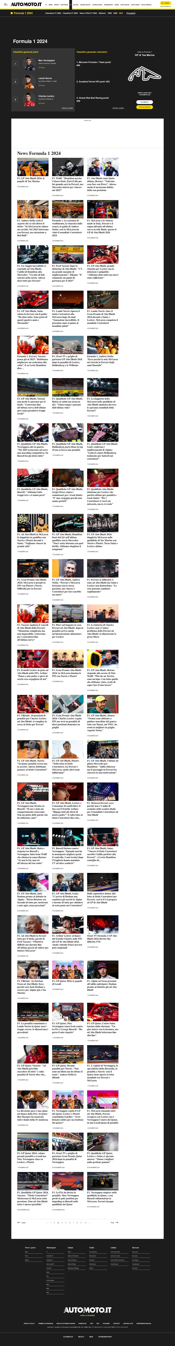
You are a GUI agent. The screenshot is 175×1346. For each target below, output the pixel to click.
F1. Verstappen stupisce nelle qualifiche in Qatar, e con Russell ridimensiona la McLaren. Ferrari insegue (102, 1197)
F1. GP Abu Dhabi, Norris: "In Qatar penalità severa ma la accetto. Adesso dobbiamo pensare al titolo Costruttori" (32, 765)
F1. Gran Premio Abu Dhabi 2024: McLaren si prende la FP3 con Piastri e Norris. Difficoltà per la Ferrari (31, 584)
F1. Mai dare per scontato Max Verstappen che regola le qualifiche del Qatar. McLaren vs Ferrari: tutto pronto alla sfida (67, 1240)
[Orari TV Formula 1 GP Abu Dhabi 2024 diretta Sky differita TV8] (102, 924)
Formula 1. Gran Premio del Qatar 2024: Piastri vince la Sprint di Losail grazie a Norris (31, 1327)
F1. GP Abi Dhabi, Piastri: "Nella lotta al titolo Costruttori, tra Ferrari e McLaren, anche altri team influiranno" (66, 766)
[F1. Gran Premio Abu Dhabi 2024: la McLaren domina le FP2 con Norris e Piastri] (67, 659)
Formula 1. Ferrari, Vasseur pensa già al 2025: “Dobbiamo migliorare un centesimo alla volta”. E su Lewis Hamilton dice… (32, 362)
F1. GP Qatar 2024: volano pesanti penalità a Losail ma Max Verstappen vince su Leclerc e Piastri (31, 1157)
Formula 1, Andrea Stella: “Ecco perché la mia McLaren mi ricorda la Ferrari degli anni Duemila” (102, 361)
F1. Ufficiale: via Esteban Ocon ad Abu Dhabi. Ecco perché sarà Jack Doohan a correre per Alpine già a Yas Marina (31, 987)
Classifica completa (67, 108)
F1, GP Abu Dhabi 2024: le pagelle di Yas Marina (31, 179)
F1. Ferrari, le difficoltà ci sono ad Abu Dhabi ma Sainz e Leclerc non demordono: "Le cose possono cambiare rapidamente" (102, 585)
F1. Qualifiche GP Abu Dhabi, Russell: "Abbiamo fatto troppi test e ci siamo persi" (32, 492)
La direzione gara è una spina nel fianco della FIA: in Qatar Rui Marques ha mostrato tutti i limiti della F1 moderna (32, 1115)
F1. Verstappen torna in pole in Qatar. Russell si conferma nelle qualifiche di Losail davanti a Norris (32, 1239)
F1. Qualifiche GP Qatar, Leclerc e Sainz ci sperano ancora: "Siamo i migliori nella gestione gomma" (100, 1157)
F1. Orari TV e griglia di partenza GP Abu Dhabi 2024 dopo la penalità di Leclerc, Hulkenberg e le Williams (67, 361)
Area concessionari (165, 6)
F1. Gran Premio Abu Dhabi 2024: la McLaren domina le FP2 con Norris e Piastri (66, 673)
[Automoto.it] (26, 4)
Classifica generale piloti (25, 51)
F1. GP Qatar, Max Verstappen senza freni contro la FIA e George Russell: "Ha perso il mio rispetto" (67, 1028)
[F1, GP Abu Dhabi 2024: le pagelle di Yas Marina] (33, 167)
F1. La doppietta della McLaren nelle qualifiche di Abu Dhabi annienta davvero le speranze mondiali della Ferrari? (101, 404)
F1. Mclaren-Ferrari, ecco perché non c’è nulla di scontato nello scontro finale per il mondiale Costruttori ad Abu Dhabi (102, 809)
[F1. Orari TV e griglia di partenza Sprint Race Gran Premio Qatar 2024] (67, 1311)
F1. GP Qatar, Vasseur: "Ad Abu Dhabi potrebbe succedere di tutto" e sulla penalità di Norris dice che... (31, 1070)
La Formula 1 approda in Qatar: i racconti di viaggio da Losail (32, 1280)
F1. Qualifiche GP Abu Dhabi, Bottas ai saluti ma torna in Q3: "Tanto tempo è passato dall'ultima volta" (67, 403)
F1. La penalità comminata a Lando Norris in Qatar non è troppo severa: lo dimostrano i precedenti (32, 1028)
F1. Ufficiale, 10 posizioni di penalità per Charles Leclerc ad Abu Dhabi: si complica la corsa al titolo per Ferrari (32, 720)
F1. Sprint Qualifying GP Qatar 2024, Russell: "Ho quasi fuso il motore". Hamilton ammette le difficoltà (100, 1328)
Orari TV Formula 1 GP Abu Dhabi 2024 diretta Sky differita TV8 (102, 938)
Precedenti (130, 13)
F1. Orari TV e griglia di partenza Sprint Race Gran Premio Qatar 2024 (66, 1325)
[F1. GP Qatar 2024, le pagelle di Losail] (67, 970)
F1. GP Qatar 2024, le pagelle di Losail (67, 982)
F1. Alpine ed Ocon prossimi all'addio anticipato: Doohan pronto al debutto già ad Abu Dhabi (102, 985)
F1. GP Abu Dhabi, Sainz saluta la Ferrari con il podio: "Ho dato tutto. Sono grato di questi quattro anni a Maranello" (32, 317)
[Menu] (6, 4)
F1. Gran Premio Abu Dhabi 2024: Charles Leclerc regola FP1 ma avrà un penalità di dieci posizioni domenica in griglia (67, 721)
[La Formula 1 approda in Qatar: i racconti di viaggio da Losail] (33, 1266)
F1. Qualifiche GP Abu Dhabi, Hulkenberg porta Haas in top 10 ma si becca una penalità (67, 447)
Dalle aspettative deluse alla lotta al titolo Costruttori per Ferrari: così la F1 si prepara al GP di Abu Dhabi (102, 898)
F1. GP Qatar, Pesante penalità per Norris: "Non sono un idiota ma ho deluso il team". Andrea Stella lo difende (67, 1071)
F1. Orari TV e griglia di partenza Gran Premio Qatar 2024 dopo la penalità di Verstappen (67, 1157)
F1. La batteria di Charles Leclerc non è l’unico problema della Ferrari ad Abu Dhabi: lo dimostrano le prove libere (101, 630)
